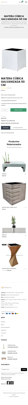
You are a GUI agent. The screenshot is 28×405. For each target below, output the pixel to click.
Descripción (5, 127)
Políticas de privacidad (6, 379)
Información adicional (18, 127)
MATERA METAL (12, 120)
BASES (2, 324)
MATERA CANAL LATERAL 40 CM (9, 207)
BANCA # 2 (4, 234)
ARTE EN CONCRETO (5, 327)
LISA (11, 123)
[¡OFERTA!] (14, 254)
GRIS (9, 123)
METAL (17, 123)
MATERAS (3, 321)
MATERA (14, 123)
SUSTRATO (3, 333)
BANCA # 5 (4, 173)
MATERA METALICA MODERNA (9, 268)
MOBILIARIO (3, 330)
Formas (7, 120)
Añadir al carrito (18, 109)
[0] (21, 2)
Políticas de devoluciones (6, 377)
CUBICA (6, 123)
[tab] (5, 127)
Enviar (24, 369)
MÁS (2, 335)
